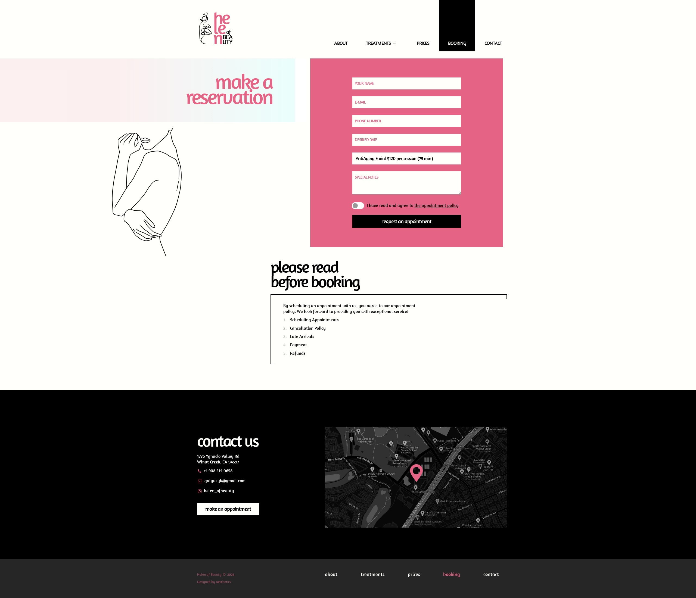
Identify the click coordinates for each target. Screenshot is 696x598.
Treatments (378, 43)
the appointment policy (436, 205)
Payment (298, 344)
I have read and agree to (413, 205)
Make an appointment (228, 508)
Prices (423, 43)
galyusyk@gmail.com (225, 480)
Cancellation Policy (308, 328)
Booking (457, 43)
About (340, 43)
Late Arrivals (302, 336)
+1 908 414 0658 (218, 470)
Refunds (298, 353)
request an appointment (406, 221)
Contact (493, 43)
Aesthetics (223, 582)
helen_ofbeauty (219, 490)
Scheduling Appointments (314, 319)
